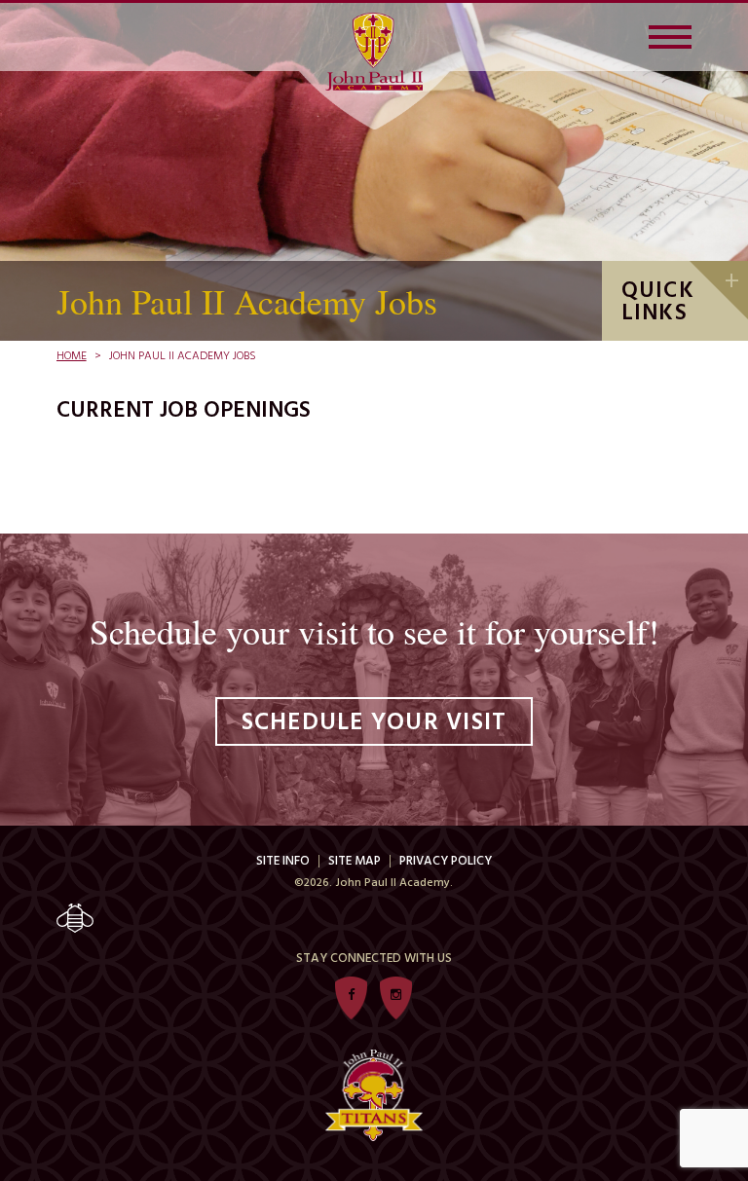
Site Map (354, 861)
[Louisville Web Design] (374, 918)
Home (71, 356)
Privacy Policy (445, 861)
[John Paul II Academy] (374, 52)
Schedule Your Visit (374, 723)
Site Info (283, 861)
